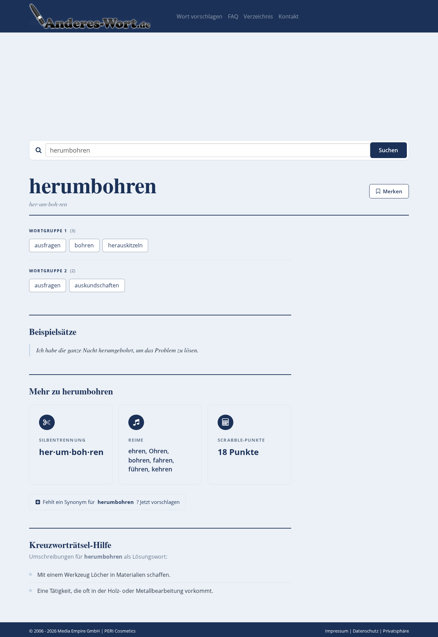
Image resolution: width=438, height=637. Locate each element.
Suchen (388, 150)
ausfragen (48, 245)
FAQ (233, 16)
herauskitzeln (125, 245)
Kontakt (289, 16)
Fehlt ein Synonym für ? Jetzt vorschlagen (111, 501)
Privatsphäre (396, 631)
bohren (84, 245)
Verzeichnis (258, 16)
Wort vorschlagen (199, 16)
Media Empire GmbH (78, 631)
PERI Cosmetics (120, 631)
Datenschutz (365, 631)
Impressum (336, 631)
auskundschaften (97, 285)
